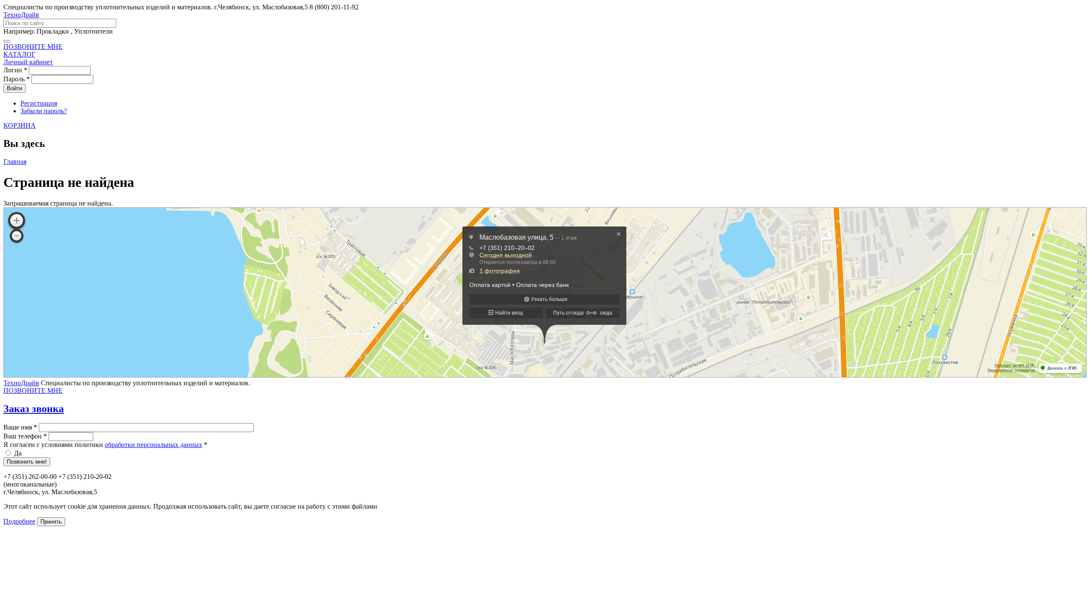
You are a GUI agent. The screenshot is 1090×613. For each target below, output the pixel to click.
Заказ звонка (33, 408)
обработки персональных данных (153, 444)
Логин (15, 70)
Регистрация (38, 103)
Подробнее (19, 521)
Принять (51, 521)
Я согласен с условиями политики (105, 444)
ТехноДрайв (21, 14)
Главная (14, 161)
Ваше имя (20, 427)
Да (18, 453)
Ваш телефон (25, 436)
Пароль (16, 79)
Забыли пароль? (43, 111)
